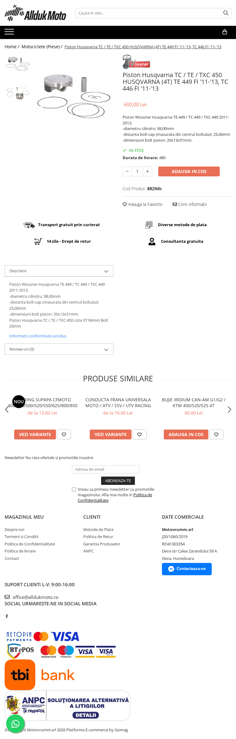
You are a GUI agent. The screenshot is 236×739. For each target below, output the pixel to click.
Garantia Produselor (101, 544)
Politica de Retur (98, 536)
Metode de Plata (98, 529)
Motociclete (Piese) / (43, 46)
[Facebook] (7, 616)
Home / (13, 46)
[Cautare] (225, 13)
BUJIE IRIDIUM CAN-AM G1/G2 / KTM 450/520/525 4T (194, 402)
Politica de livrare (20, 551)
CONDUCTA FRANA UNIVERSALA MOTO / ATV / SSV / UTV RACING (118, 402)
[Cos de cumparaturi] (224, 32)
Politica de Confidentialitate (30, 544)
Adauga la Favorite (145, 204)
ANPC (88, 551)
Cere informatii (191, 204)
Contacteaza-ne (191, 568)
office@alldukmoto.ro (34, 597)
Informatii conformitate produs (37, 336)
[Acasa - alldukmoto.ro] (35, 13)
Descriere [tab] (18, 270)
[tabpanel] (73, 94)
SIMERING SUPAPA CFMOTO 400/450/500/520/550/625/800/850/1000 (42, 402)
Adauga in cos (189, 171)
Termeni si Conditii (21, 536)
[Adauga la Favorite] (64, 434)
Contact (12, 558)
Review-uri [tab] (22, 349)
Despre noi (14, 529)
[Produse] (10, 33)
